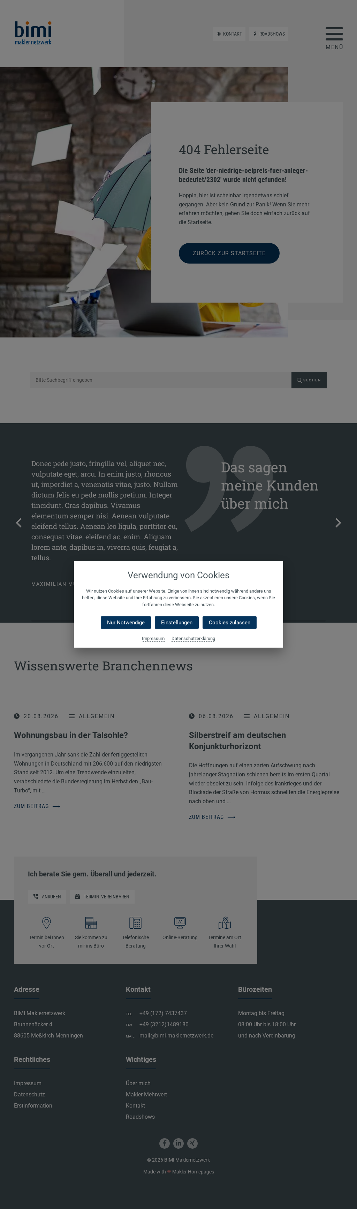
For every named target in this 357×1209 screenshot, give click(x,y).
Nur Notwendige (126, 622)
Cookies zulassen (229, 622)
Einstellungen (176, 622)
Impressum (153, 638)
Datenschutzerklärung (193, 638)
